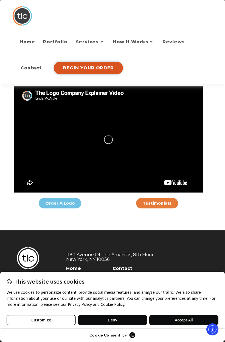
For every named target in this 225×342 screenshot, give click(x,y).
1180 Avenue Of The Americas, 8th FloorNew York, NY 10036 (110, 257)
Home (73, 268)
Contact (122, 268)
